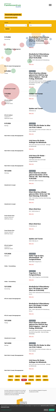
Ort (30, 22)
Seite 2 (17, 376)
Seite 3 (24, 376)
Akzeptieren (51, 410)
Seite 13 (28, 383)
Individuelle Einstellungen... (6, 410)
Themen (6, 22)
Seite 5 (38, 376)
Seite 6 (45, 376)
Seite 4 (31, 376)
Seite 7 (10, 380)
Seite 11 (38, 380)
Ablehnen (46, 410)
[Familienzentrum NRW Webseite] (22, 402)
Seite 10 (31, 380)
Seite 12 (45, 380)
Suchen (7, 29)
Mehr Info (31, 47)
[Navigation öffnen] (50, 5)
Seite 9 (24, 380)
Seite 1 (10, 376)
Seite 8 (17, 380)
